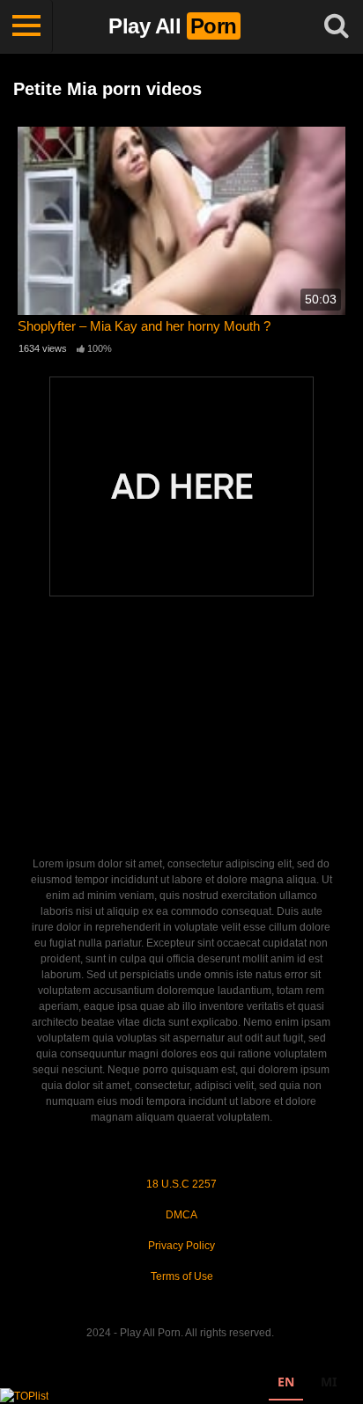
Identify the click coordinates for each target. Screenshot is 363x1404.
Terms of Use (182, 1276)
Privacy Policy (181, 1245)
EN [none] (286, 1381)
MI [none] (329, 1381)
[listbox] (307, 1384)
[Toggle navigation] (26, 26)
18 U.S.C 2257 (181, 1184)
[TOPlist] (24, 1395)
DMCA (181, 1215)
